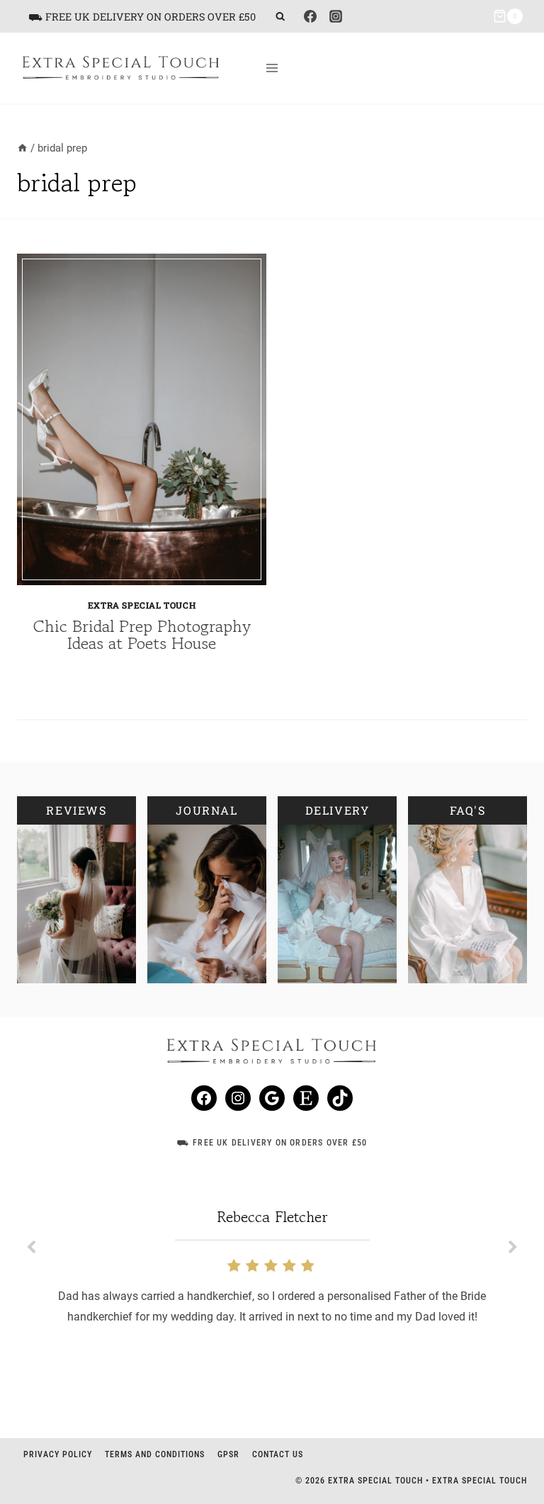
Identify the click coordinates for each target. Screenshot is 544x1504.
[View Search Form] (280, 16)
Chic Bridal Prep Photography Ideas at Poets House (142, 634)
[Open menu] (272, 68)
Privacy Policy (57, 1454)
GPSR (228, 1454)
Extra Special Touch (142, 605)
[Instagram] (335, 16)
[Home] (22, 148)
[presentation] (141, 419)
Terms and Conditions (155, 1454)
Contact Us (277, 1454)
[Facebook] (310, 16)
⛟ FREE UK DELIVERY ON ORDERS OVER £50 (142, 16)
